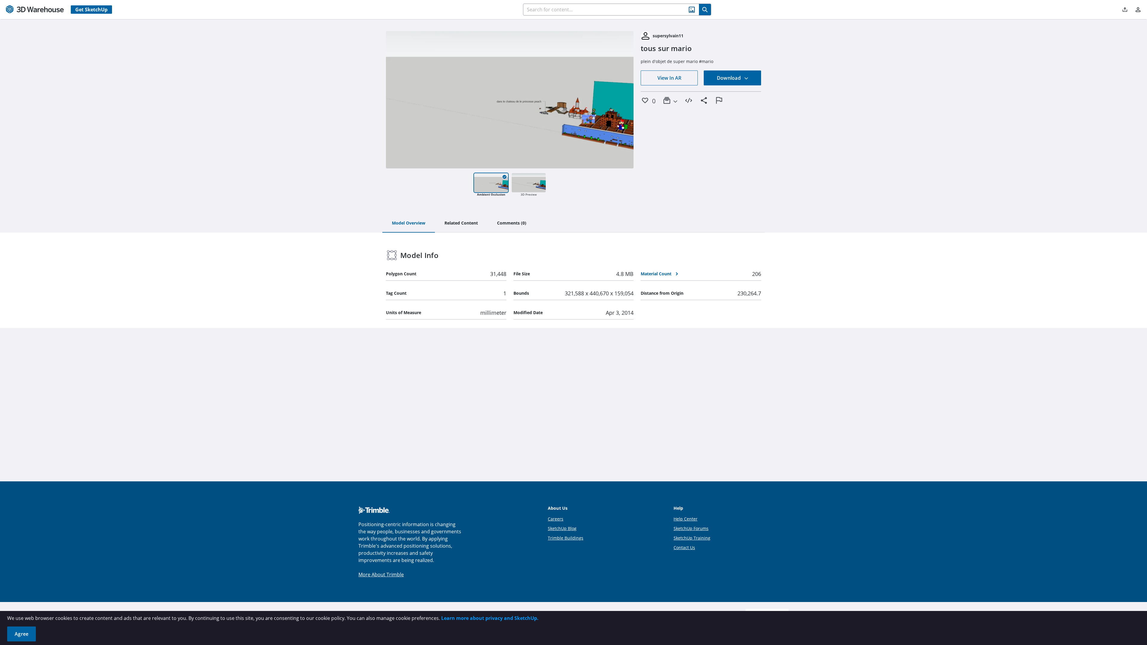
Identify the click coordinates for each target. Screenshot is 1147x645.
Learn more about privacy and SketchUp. (490, 618)
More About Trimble (381, 574)
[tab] (408, 223)
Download (729, 78)
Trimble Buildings (565, 538)
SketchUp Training (692, 538)
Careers (555, 519)
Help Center (685, 519)
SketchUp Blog (562, 528)
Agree (21, 634)
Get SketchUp (91, 9)
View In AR (669, 78)
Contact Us (684, 547)
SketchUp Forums (691, 528)
